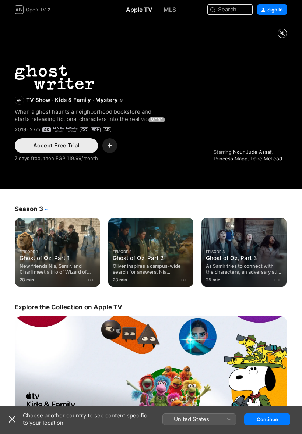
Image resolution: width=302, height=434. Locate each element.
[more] (90, 280)
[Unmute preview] (282, 33)
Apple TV (139, 9)
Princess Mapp (230, 158)
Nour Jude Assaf (252, 152)
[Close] (12, 419)
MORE (157, 119)
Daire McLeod (266, 158)
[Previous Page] (7, 251)
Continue (267, 419)
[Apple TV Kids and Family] (151, 367)
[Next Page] (294, 251)
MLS (170, 9)
